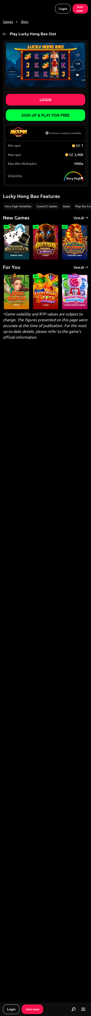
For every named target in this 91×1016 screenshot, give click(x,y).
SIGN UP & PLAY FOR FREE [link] (45, 115)
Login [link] (63, 9)
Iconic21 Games (47, 206)
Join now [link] (79, 9)
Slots (24, 22)
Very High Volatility (18, 206)
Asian (66, 206)
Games (8, 22)
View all (79, 217)
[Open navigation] (83, 1009)
